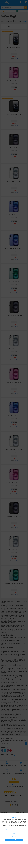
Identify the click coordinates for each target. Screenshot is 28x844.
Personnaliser (14, 836)
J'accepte (14, 839)
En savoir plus (5, 829)
